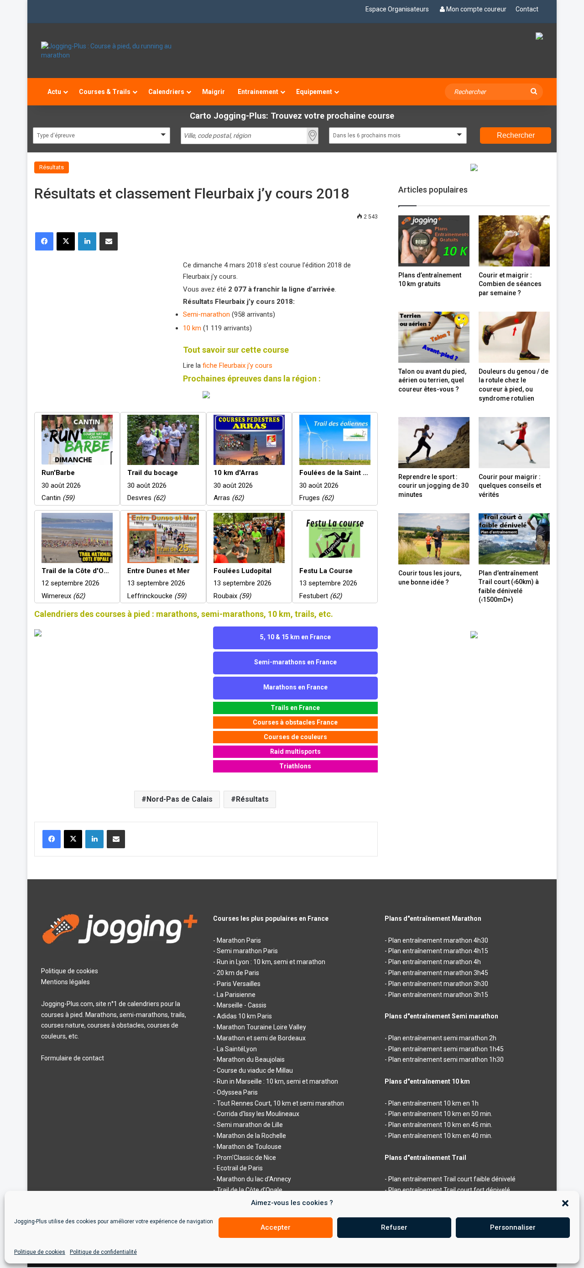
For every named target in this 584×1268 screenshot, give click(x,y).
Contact (527, 9)
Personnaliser (513, 1227)
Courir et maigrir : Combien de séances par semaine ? (510, 284)
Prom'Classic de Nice (246, 1157)
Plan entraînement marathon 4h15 (438, 951)
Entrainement (258, 91)
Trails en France (295, 707)
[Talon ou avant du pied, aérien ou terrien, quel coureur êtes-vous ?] (433, 337)
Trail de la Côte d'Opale (249, 1190)
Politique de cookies (39, 1252)
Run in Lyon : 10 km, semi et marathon (271, 961)
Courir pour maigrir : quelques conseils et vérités (510, 485)
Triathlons (295, 766)
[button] (565, 1203)
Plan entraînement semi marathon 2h (442, 1038)
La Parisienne (236, 994)
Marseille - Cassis (241, 1005)
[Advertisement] (102, 319)
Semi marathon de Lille (250, 1124)
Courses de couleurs (295, 737)
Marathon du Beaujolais (251, 1059)
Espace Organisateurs (397, 9)
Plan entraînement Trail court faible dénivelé (452, 1179)
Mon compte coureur (476, 9)
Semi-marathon (206, 314)
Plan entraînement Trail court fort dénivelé (449, 1190)
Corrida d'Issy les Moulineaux (258, 1113)
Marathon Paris (239, 940)
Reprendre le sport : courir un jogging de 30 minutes (433, 485)
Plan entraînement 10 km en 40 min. (440, 1135)
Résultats (51, 167)
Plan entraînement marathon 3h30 (438, 983)
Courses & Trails (104, 91)
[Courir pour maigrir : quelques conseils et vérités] (514, 442)
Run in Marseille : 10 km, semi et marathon (277, 1081)
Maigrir (213, 91)
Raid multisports (295, 751)
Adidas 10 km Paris (244, 1016)
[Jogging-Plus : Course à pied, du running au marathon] (120, 51)
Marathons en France (295, 687)
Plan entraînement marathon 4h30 (438, 940)
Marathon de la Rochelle (251, 1135)
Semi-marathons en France (295, 662)
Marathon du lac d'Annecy (254, 1179)
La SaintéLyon (237, 1049)
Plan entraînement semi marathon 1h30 (446, 1059)
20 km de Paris (238, 972)
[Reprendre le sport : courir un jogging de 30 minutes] (433, 442)
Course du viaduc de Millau (255, 1070)
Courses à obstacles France (295, 722)
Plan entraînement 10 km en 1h (433, 1103)
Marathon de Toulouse (249, 1146)
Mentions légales (65, 982)
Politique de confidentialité (103, 1252)
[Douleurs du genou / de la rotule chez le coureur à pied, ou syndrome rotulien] (514, 337)
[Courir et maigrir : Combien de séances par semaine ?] (514, 240)
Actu (54, 91)
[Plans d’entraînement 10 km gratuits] (433, 240)
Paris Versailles (239, 983)
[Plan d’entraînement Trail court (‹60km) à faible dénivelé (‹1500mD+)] (514, 538)
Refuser (394, 1227)
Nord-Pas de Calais (179, 799)
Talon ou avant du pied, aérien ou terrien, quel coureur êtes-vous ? (432, 380)
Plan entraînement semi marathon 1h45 (446, 1049)
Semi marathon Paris (247, 951)
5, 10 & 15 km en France (295, 637)
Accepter (276, 1227)
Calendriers (166, 91)
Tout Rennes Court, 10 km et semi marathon (280, 1103)
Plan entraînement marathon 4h (434, 961)
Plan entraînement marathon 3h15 (438, 994)
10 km (192, 328)
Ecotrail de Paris (240, 1168)
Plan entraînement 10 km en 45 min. (440, 1124)
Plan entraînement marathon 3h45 (438, 972)
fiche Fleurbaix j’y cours (237, 365)
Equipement (314, 91)
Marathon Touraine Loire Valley (261, 1027)
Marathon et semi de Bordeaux (261, 1038)
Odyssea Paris (237, 1092)
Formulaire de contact (72, 1058)
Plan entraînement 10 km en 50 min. (440, 1113)
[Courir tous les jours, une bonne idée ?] (433, 538)
